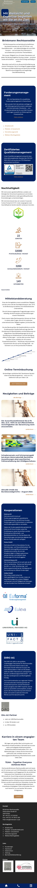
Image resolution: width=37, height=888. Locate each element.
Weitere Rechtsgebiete (12, 135)
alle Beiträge (17, 397)
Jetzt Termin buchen (18, 384)
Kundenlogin (25, 1)
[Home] (6, 886)
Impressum (8, 849)
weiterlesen (30, 429)
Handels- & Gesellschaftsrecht (14, 829)
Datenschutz (9, 851)
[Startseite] (8, 3)
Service (33, 1)
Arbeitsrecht (9, 126)
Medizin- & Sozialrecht (12, 129)
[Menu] (31, 886)
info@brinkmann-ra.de (13, 819)
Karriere (19, 796)
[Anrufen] (18, 886)
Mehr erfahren (18, 117)
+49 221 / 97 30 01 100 (13, 817)
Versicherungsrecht (11, 132)
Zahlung (7, 853)
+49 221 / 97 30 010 (11, 815)
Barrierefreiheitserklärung (13, 855)
